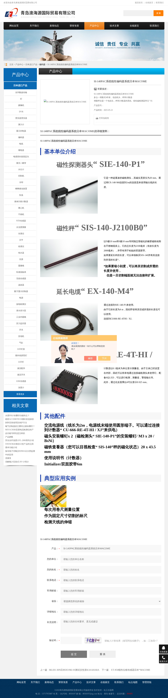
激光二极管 (21, 163)
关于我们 (34, 26)
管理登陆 (146, 682)
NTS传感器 (21, 221)
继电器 (21, 150)
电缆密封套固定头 (21, 156)
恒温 (21, 195)
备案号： (112, 694)
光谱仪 (21, 233)
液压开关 (21, 375)
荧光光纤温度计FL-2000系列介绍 (19, 440)
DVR (21, 112)
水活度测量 (21, 227)
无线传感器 (21, 278)
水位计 (21, 169)
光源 (21, 259)
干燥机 (21, 214)
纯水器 (21, 253)
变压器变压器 (21, 118)
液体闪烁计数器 (21, 201)
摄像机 (21, 105)
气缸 (21, 343)
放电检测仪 (21, 304)
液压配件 (21, 368)
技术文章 (114, 26)
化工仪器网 (109, 690)
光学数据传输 (21, 92)
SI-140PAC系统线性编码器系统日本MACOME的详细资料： (75, 131)
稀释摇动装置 (21, 189)
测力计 (21, 124)
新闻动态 (54, 26)
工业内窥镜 (21, 317)
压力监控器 (21, 323)
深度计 (21, 387)
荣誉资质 (74, 26)
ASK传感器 (21, 381)
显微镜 (21, 266)
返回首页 (139, 2)
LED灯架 (21, 349)
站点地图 (132, 682)
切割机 (21, 176)
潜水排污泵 (21, 310)
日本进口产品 (31, 64)
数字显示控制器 (21, 291)
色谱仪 (21, 246)
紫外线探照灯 (21, 355)
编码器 (21, 137)
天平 (21, 240)
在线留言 (149, 2)
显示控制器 (21, 131)
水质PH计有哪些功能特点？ (17, 415)
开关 (21, 330)
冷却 (21, 182)
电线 (21, 144)
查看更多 (20, 394)
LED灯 (21, 362)
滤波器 (21, 285)
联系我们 (160, 2)
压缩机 (21, 336)
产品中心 (94, 26)
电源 (21, 298)
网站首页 (14, 26)
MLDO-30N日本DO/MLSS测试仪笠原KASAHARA (74, 670)
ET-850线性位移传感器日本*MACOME (130, 670)
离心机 (21, 208)
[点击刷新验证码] (93, 640)
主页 (11, 64)
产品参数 (9, 437)
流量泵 (8, 458)
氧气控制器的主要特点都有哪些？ (20, 426)
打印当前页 (104, 118)
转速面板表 (21, 272)
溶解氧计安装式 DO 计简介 (17, 462)
